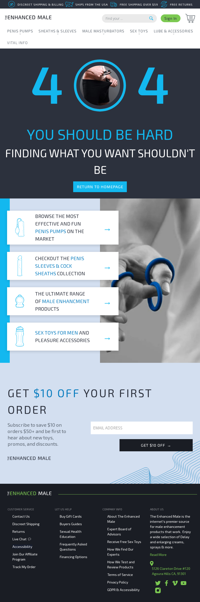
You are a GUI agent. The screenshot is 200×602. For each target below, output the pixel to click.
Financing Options (73, 557)
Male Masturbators (103, 31)
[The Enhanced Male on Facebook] (166, 585)
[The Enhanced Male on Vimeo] (175, 585)
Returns (18, 531)
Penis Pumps (20, 31)
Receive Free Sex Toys (124, 542)
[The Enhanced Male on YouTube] (183, 585)
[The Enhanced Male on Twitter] (158, 585)
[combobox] (129, 18)
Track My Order (24, 567)
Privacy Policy (117, 582)
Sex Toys (139, 31)
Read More (158, 555)
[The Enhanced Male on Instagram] (158, 592)
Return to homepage (100, 186)
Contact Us (21, 516)
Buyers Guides (71, 524)
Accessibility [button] (22, 546)
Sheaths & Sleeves (58, 31)
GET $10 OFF (156, 445)
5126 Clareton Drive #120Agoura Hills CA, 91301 (171, 571)
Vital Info (17, 42)
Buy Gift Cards (71, 516)
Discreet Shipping (26, 524)
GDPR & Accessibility (123, 590)
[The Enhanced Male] (28, 18)
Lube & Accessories (173, 31)
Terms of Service (120, 574)
